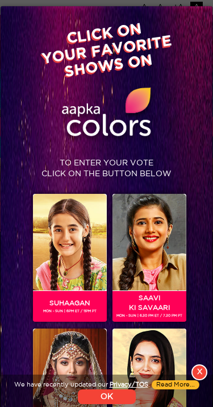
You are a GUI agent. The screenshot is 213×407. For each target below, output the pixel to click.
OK (107, 396)
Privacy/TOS (129, 385)
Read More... (175, 385)
